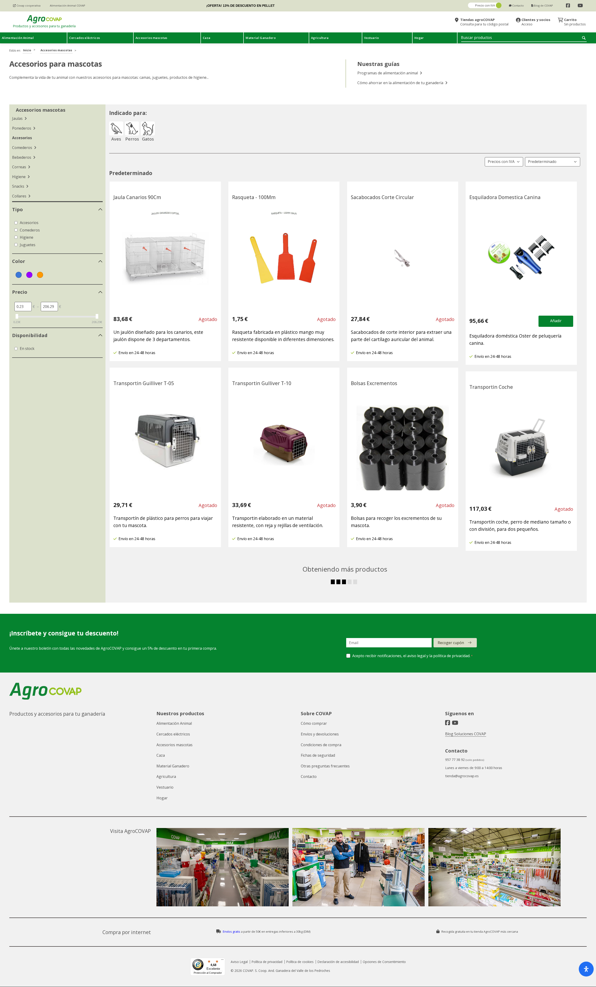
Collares (19, 196)
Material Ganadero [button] (260, 38)
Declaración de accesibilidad (338, 961)
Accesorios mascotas (56, 50)
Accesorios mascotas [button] (151, 38)
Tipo (17, 209)
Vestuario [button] (371, 38)
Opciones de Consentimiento (384, 961)
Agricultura (166, 776)
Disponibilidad (29, 335)
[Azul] (18, 275)
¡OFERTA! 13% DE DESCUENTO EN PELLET (240, 5)
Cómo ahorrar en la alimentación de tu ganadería (400, 82)
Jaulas (18, 118)
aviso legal (416, 655)
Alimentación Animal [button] (18, 38)
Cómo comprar (314, 723)
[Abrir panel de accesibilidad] (586, 969)
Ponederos (22, 128)
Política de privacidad (267, 961)
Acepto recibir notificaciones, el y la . (411, 655)
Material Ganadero (172, 766)
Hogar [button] (419, 38)
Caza (160, 755)
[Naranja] (40, 275)
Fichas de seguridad (318, 755)
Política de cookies (300, 961)
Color (18, 261)
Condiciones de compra (321, 744)
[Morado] (29, 275)
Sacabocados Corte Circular (382, 197)
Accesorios (22, 137)
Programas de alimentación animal (388, 73)
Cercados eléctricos (173, 734)
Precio (19, 292)
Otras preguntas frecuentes (325, 766)
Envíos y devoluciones (320, 734)
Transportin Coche (491, 387)
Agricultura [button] (320, 38)
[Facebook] (568, 5)
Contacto (309, 776)
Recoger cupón (451, 642)
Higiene (19, 176)
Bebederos (22, 157)
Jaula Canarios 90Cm (137, 197)
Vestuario (164, 787)
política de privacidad (451, 655)
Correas (19, 166)
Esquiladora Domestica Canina (505, 197)
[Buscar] (584, 37)
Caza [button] (206, 38)
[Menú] (222, 960)
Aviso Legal (239, 961)
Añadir (556, 320)
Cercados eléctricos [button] (84, 38)
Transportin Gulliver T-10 (261, 383)
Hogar (162, 798)
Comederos (22, 147)
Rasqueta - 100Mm (254, 197)
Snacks (18, 186)
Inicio (27, 50)
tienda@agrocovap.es (462, 776)
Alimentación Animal (174, 723)
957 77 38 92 (455, 759)
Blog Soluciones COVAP (465, 733)
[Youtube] (580, 5)
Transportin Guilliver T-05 (143, 383)
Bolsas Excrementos (374, 383)
